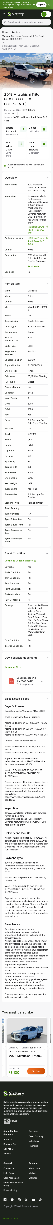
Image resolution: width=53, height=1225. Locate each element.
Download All (11, 667)
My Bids (33, 1173)
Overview (11, 177)
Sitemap (7, 1153)
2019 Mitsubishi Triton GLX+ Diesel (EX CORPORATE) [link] (21, 47)
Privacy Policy (10, 1190)
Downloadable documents (21, 657)
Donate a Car (10, 1144)
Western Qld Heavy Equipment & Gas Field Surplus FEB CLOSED (23, 37)
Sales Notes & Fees (17, 698)
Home (5, 32)
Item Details (12, 283)
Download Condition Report (19, 560)
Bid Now (36, 1071)
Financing (33, 1146)
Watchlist (33, 1178)
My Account (34, 1168)
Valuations (34, 1141)
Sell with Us (9, 1149)
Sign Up (41, 5)
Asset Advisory (36, 1136)
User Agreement (11, 1178)
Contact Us (9, 1168)
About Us (8, 1139)
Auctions (16, 32)
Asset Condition (15, 553)
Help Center (9, 1173)
